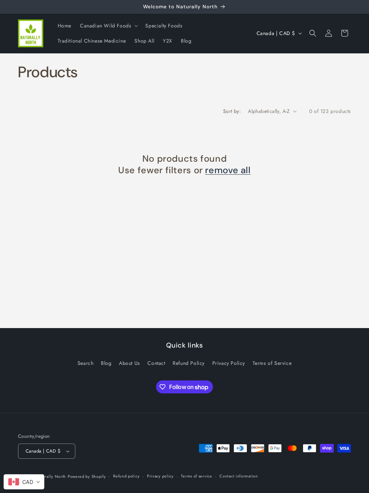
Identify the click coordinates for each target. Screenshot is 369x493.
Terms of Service (272, 363)
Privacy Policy (228, 363)
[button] (108, 25)
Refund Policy (189, 363)
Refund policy (126, 476)
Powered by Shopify (87, 476)
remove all (227, 170)
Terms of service (196, 476)
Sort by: (232, 111)
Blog (106, 363)
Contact (156, 363)
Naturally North (51, 476)
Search (85, 363)
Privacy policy (160, 476)
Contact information (238, 476)
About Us (129, 363)
